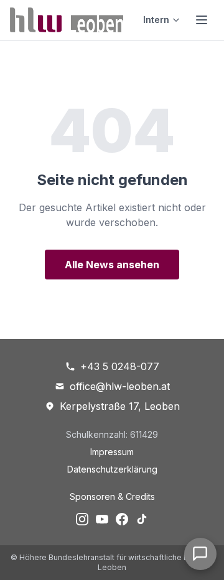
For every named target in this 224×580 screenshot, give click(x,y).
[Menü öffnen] (201, 19)
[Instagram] (82, 519)
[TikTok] (142, 519)
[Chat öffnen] (200, 554)
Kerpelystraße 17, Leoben (120, 406)
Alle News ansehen (112, 264)
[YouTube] (102, 519)
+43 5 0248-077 (119, 366)
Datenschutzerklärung (112, 469)
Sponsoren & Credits (112, 496)
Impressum (112, 451)
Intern (156, 19)
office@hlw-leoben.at (120, 386)
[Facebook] (122, 519)
